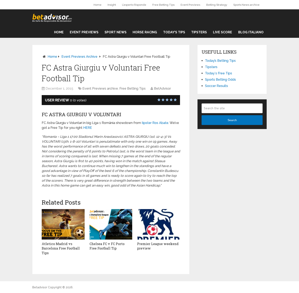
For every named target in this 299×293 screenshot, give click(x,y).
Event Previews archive (79, 57)
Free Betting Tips (163, 4)
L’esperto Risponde (134, 4)
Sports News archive (246, 4)
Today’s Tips (174, 32)
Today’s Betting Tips (220, 61)
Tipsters (199, 32)
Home (97, 4)
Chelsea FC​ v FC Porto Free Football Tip (106, 246)
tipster (147, 123)
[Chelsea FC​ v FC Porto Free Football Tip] (110, 224)
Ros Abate (160, 123)
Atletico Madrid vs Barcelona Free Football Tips (61, 248)
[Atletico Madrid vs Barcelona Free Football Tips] (63, 224)
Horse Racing (145, 32)
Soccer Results (216, 86)
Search (232, 120)
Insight (112, 4)
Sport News (116, 32)
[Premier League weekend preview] (158, 224)
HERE (87, 128)
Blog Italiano (251, 32)
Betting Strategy (216, 4)
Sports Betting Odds (220, 79)
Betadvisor (39, 287)
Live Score (222, 32)
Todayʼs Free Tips (218, 73)
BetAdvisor (162, 88)
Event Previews (190, 4)
